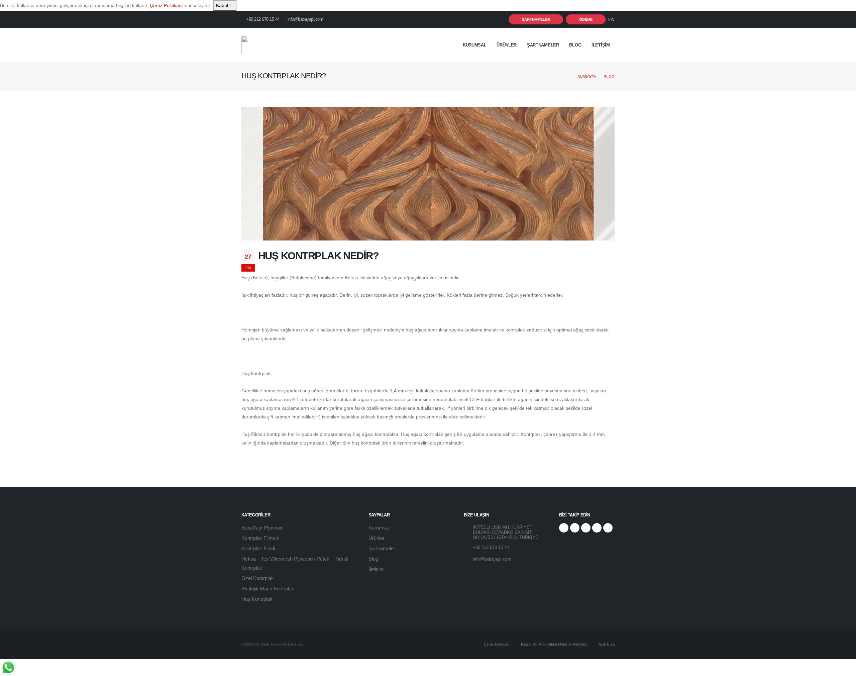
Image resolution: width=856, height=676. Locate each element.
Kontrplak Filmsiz (260, 538)
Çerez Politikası (166, 5)
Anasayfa (586, 77)
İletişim (376, 569)
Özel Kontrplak (257, 578)
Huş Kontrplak (257, 599)
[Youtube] (597, 528)
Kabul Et (225, 5)
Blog (575, 44)
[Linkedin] (586, 528)
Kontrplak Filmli (258, 548)
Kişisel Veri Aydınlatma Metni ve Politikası (553, 644)
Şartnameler (543, 44)
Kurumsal (379, 527)
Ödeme (586, 19)
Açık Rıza (606, 644)
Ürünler (507, 44)
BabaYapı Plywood (262, 527)
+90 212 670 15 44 (262, 19)
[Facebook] (563, 528)
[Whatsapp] (608, 528)
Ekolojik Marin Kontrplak (267, 588)
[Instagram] (574, 528)
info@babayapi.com (305, 19)
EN (611, 19)
